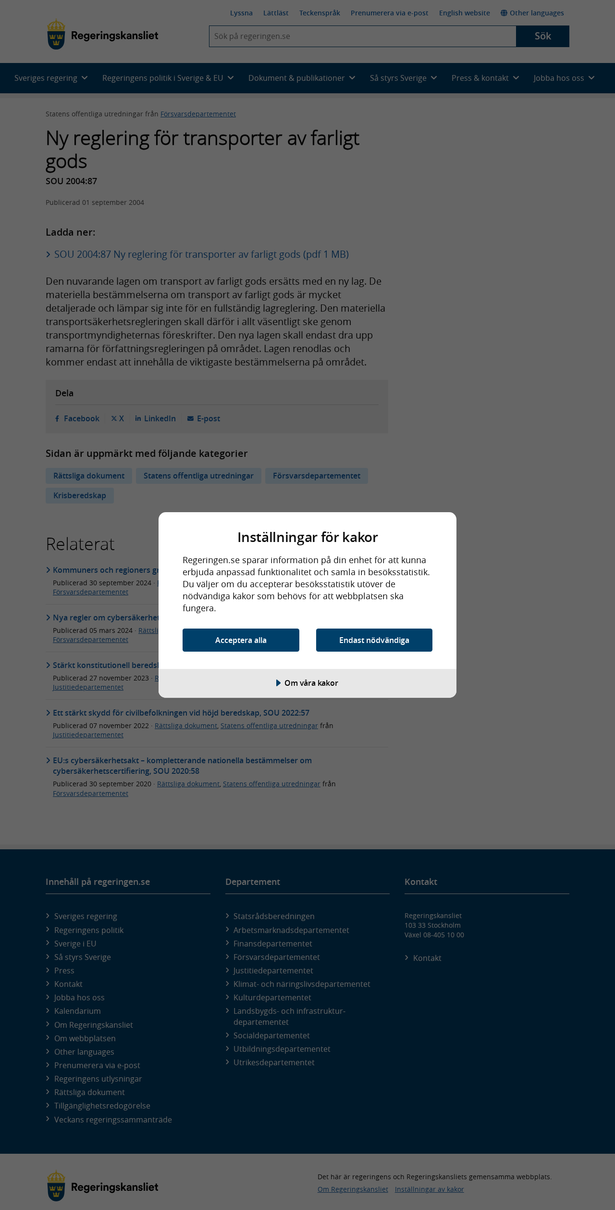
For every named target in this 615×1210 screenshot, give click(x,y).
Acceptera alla (241, 640)
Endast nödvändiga (374, 640)
